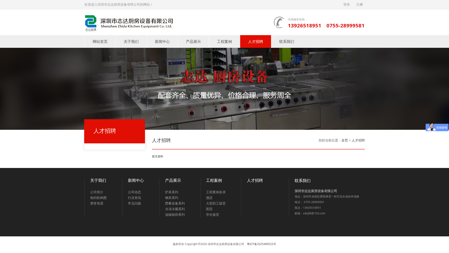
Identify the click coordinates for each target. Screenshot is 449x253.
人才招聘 (255, 41)
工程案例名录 (216, 192)
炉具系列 (171, 192)
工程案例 (224, 41)
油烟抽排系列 (175, 214)
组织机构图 (98, 197)
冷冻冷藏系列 (175, 209)
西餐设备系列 (175, 203)
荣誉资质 (96, 203)
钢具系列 (171, 197)
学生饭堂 (212, 214)
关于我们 (131, 41)
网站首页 (100, 41)
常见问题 (134, 203)
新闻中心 (162, 41)
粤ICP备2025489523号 (261, 244)
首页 (344, 140)
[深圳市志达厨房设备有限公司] (128, 22)
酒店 (209, 197)
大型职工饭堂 (216, 203)
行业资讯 (134, 197)
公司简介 (96, 192)
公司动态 (134, 192)
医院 (209, 209)
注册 (359, 4)
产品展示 (193, 41)
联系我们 (286, 41)
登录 (346, 4)
